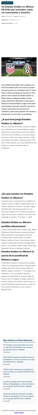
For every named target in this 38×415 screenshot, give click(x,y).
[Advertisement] (19, 40)
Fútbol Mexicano (7, 3)
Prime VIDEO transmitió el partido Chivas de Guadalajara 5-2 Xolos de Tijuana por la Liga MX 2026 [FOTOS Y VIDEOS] (18, 359)
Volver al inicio (19, 412)
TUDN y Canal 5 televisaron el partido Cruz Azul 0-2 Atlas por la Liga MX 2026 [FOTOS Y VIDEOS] (19, 371)
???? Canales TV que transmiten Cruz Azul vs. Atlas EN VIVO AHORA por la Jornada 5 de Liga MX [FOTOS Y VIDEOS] (18, 347)
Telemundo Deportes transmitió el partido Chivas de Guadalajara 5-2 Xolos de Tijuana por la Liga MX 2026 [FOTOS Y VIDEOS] (18, 396)
